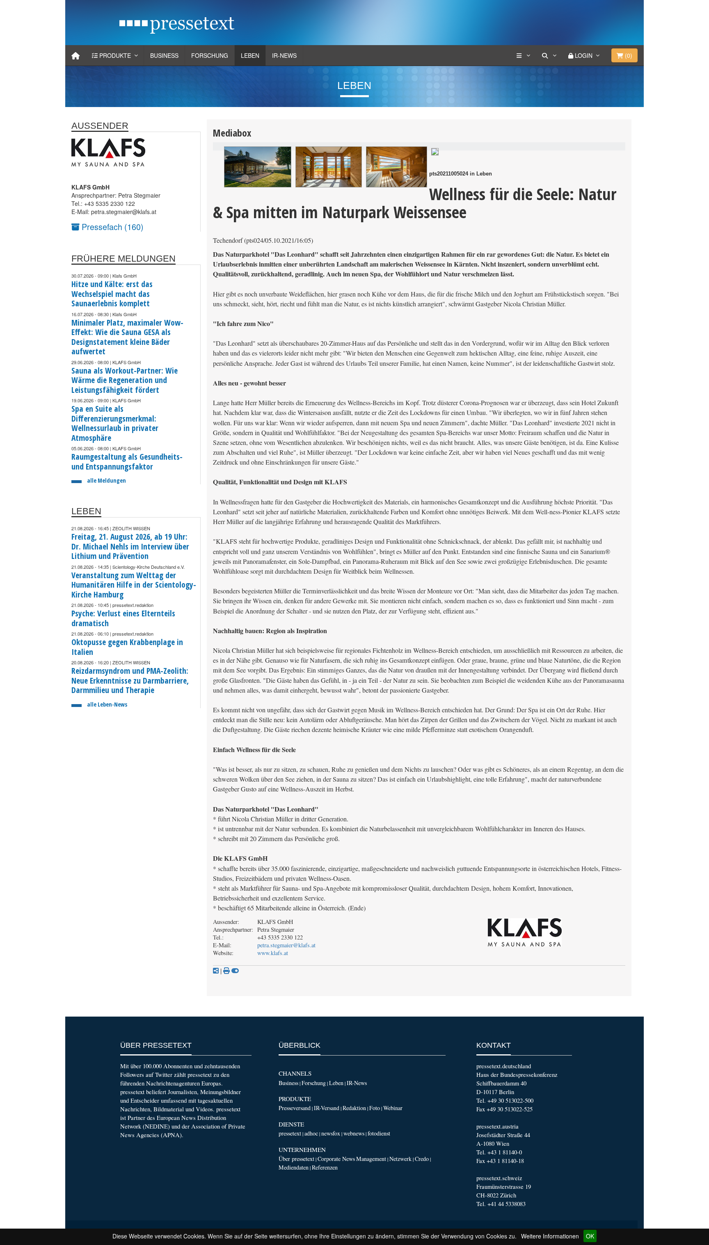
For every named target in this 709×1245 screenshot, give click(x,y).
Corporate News (336, 1159)
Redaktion (354, 1108)
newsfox (330, 1133)
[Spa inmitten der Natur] (257, 166)
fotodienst (379, 1133)
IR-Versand (326, 1108)
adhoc (311, 1133)
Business (164, 55)
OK (590, 1236)
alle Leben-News (107, 704)
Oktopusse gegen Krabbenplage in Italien (127, 646)
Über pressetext (296, 1159)
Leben (250, 55)
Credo (422, 1159)
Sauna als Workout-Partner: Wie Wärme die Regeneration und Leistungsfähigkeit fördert (124, 380)
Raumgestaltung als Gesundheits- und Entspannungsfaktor (127, 461)
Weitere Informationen (550, 1236)
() (627, 55)
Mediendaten (294, 1167)
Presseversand (295, 1108)
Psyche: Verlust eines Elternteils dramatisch (123, 618)
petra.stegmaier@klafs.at (286, 945)
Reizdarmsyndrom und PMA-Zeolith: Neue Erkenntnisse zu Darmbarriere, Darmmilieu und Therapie (130, 680)
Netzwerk (400, 1159)
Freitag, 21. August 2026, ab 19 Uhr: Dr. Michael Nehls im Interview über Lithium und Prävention (130, 546)
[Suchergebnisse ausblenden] (235, 970)
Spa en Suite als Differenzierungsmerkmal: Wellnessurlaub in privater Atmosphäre (114, 423)
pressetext (290, 1133)
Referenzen (325, 1167)
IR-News (284, 55)
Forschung (209, 55)
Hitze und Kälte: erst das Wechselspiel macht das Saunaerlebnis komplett (112, 293)
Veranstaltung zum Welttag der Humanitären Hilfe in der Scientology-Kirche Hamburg (133, 585)
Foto (374, 1108)
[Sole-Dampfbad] (435, 150)
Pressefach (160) (112, 227)
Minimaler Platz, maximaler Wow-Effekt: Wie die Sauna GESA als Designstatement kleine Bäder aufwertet (127, 337)
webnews (353, 1133)
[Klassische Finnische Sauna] (396, 166)
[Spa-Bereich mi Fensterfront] (328, 166)
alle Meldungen (106, 480)
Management (371, 1159)
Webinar (393, 1108)
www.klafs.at (272, 953)
